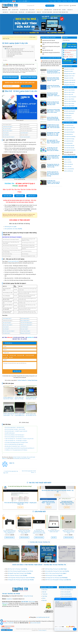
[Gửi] (35, 60)
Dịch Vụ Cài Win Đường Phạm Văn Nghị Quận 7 (14, 444)
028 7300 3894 (25, 601)
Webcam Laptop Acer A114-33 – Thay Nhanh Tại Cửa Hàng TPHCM (68, 531)
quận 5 (29, 458)
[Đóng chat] (75, 599)
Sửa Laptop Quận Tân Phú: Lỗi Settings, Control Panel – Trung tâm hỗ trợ (53, 141)
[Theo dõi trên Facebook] (17, 1)
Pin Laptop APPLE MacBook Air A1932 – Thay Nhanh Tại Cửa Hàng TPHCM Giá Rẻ (9, 531)
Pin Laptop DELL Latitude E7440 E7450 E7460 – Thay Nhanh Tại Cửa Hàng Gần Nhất (39, 531)
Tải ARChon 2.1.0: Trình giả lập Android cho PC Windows (16, 449)
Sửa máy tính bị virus (68, 125)
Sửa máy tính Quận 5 (7, 128)
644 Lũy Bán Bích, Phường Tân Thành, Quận (57, 571)
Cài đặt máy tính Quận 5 (7, 126)
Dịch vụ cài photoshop (69, 168)
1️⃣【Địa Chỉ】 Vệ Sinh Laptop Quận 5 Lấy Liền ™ (14, 48)
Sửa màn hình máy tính (69, 147)
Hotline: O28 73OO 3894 (7, 1)
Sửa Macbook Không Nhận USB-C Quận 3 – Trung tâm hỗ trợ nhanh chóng (53, 111)
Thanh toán (44, 594)
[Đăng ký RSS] (24, 1)
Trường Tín (5, 37)
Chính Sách (10, 622)
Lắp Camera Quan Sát (30, 12)
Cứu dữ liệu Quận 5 (24, 132)
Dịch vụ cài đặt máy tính (66, 594)
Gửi (74, 629)
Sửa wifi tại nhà (13, 12)
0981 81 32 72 (5, 603)
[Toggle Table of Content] (32, 47)
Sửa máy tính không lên (69, 132)
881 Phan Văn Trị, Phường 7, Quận (17, 569)
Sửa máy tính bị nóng (68, 141)
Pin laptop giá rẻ (67, 115)
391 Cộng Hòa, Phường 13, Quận (17, 575)
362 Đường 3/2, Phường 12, (54, 575)
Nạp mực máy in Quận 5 (7, 130)
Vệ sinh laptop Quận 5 (7, 318)
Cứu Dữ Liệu (21, 12)
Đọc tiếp (54, 537)
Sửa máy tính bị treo (68, 129)
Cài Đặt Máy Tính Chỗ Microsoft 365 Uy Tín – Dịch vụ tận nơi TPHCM (52, 149)
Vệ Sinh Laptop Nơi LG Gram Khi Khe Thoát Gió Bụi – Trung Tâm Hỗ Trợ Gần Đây (53, 173)
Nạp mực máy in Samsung (70, 101)
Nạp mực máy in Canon (69, 92)
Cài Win (63, 9)
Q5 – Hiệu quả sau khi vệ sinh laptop (14, 52)
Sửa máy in (69, 9)
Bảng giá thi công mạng (69, 84)
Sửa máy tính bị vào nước (69, 150)
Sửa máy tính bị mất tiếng (69, 136)
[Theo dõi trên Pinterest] (23, 1)
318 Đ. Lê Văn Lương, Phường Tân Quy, (55, 573)
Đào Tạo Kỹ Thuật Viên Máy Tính (60, 12)
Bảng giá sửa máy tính (69, 69)
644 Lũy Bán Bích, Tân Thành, (13, 228)
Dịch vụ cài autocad (68, 164)
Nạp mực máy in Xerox (69, 103)
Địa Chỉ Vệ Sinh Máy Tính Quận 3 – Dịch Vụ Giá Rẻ (15, 429)
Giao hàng (44, 596)
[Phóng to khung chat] (73, 599)
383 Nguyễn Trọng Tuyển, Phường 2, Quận (19, 573)
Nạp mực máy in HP (68, 94)
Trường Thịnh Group (32, 380)
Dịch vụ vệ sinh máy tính (66, 596)
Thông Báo (59, 1)
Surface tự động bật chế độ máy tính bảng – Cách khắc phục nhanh (53, 103)
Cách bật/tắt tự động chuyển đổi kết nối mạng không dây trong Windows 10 (19, 448)
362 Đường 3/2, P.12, (10, 226)
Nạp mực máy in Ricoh (69, 99)
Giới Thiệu (70, 1)
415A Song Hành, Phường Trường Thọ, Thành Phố (21, 577)
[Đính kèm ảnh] (55, 626)
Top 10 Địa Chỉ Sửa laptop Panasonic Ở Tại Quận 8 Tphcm (16, 442)
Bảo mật (44, 591)
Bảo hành (44, 600)
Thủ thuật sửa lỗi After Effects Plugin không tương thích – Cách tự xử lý (53, 95)
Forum (51, 1)
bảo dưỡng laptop (16, 458)
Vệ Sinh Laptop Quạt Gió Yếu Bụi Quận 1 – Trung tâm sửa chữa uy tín (8, 415)
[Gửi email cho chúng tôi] (20, 1)
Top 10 (55, 1)
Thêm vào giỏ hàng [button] (9, 537)
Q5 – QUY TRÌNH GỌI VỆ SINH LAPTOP (15, 50)
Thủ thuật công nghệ (47, 12)
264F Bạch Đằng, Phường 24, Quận (56, 569)
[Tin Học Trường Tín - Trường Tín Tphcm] (13, 5)
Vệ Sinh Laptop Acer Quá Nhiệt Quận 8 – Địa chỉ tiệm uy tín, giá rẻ (31, 399)
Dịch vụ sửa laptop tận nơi (67, 589)
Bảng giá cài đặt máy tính (25, 333)
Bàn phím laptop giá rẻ (69, 113)
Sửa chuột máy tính (68, 143)
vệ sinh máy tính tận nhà (13, 261)
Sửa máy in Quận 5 (24, 328)
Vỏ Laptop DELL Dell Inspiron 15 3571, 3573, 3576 (53, 531)
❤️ (72, 626)
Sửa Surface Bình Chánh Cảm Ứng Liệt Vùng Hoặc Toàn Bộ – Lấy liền (53, 79)
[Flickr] (27, 1)
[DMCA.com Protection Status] (48, 605)
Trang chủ (4, 9)
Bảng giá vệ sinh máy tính (69, 80)
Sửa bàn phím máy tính (69, 145)
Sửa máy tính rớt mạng (69, 138)
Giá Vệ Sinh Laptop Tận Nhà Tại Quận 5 (15, 54)
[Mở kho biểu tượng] (75, 626)
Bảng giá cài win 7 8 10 (69, 75)
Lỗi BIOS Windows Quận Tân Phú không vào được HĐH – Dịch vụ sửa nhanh (53, 126)
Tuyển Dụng (64, 1)
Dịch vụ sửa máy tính (65, 591)
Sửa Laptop (31, 9)
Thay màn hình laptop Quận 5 (26, 322)
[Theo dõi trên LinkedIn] (25, 1)
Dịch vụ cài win (67, 159)
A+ (61, 626)
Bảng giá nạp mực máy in (69, 73)
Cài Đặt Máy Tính (57, 9)
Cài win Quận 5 (6, 132)
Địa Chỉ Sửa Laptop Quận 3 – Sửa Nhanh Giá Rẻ (14, 427)
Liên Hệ (74, 1)
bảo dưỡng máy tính (23, 458)
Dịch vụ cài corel (67, 166)
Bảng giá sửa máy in (68, 71)
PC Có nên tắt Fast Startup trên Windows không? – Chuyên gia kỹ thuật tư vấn (53, 71)
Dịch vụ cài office (68, 162)
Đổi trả (43, 598)
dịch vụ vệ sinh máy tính (35, 622)
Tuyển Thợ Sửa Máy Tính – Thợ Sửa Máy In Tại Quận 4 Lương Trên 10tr (19, 438)
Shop (9, 9)
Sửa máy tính (15, 9)
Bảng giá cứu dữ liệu (68, 78)
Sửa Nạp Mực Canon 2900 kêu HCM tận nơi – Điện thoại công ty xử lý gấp (53, 134)
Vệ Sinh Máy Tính (24, 9)
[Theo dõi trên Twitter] (19, 1)
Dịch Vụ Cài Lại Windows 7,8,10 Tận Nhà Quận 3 (14, 436)
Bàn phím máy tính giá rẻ (69, 111)
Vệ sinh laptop (39, 9)
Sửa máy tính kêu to (68, 134)
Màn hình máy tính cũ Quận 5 (8, 136)
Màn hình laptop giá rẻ (69, 120)
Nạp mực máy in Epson (69, 105)
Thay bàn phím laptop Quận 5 (26, 324)
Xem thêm (20, 507)
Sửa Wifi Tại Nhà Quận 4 (10, 433)
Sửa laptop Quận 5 (6, 333)
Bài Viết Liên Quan (11, 55)
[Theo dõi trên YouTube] (26, 1)
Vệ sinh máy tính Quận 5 (25, 136)
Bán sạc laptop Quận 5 (25, 320)
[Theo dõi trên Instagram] (18, 1)
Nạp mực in (5, 12)
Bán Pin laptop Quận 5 (25, 318)
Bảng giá (39, 12)
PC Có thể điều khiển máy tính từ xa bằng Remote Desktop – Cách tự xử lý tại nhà (53, 157)
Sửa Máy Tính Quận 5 (17, 457)
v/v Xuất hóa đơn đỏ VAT (43, 617)
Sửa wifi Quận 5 (6, 134)
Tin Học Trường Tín (22, 380)
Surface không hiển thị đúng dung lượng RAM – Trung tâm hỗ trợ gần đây (53, 118)
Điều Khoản (5, 622)
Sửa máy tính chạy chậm (69, 127)
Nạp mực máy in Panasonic (70, 96)
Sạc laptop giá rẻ (67, 117)
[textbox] (64, 629)
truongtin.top (9, 598)
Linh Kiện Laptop (48, 9)
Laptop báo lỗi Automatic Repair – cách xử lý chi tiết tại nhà (53, 87)
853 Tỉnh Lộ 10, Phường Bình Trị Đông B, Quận (58, 579)
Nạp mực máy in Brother (69, 90)
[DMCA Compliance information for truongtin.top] (48, 611)
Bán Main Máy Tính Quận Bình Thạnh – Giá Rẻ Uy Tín (15, 446)
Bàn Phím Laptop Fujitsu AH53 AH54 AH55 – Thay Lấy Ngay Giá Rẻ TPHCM (24, 531)
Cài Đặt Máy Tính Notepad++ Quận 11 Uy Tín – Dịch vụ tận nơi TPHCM (53, 182)
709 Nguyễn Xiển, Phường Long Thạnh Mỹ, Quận (21, 579)
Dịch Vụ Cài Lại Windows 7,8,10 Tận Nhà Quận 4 (14, 434)
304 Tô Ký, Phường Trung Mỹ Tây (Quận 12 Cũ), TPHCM (20, 571)
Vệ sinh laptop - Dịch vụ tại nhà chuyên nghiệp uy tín (18, 37)
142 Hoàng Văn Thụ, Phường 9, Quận (56, 577)
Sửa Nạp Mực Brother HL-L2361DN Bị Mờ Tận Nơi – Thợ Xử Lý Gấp (53, 166)
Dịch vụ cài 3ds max (68, 171)
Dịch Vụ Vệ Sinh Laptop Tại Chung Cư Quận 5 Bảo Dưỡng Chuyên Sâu (20, 51)
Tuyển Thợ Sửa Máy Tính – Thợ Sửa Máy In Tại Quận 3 (16, 440)
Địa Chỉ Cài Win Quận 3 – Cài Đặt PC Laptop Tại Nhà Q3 (16, 431)
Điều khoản (44, 589)
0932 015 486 (32, 601)
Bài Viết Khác (10, 56)
